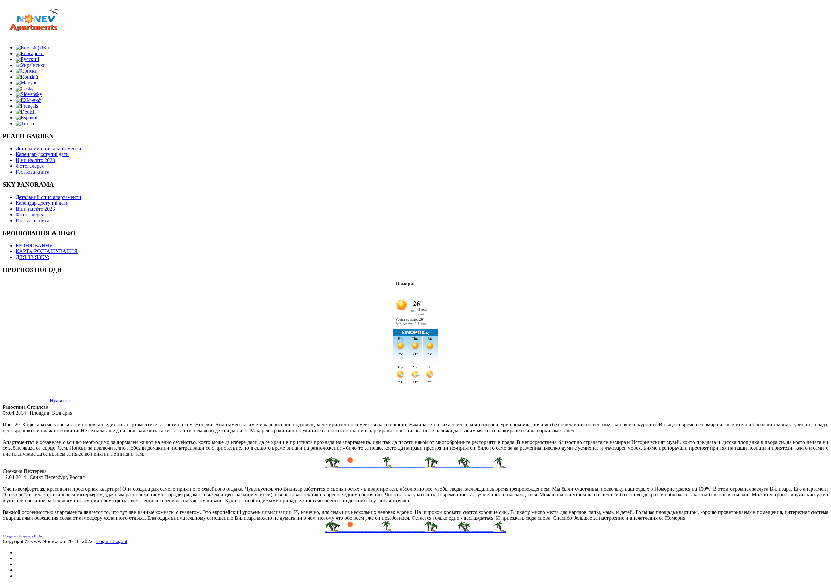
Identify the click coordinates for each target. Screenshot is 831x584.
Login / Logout (111, 541)
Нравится (60, 400)
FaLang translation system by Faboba (22, 536)
